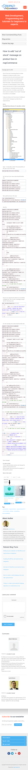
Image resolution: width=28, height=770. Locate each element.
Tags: (3, 507)
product (11, 511)
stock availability (6, 513)
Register (10, 2)
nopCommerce (16, 767)
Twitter (12, 753)
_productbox (5, 509)
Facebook (8, 753)
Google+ (19, 753)
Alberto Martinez (13, 639)
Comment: (14, 600)
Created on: (3, 653)
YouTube (15, 753)
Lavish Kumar (11, 529)
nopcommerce (12, 509)
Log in (15, 2)
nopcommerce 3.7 (21, 509)
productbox (16, 511)
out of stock (6, 511)
